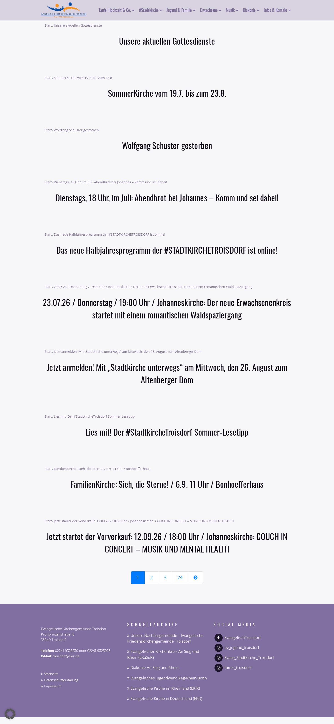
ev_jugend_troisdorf (241, 648)
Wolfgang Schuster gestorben (76, 130)
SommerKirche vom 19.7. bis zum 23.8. (83, 78)
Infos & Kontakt (275, 10)
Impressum (52, 686)
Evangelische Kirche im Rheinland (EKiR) (165, 688)
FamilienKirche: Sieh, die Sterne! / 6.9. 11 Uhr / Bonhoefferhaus (102, 469)
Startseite (50, 674)
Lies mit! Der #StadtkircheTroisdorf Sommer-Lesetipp (94, 416)
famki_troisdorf (238, 668)
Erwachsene (209, 10)
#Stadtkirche (149, 10)
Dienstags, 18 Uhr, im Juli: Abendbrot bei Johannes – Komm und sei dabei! (110, 182)
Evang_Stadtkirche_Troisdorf (249, 658)
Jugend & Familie (179, 10)
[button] (10, 714)
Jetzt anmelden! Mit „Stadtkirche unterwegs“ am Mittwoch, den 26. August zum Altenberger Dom (127, 351)
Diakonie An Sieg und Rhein (154, 668)
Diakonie (249, 10)
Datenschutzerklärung (60, 680)
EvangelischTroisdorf (242, 638)
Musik (230, 10)
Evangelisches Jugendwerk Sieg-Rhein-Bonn (168, 678)
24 (179, 577)
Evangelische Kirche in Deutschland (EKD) (166, 699)
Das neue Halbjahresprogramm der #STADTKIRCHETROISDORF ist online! (109, 234)
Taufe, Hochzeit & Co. (115, 10)
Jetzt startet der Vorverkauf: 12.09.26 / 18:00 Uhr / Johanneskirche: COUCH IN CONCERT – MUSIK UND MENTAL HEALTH (144, 521)
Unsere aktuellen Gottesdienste (78, 25)
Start (48, 25)
